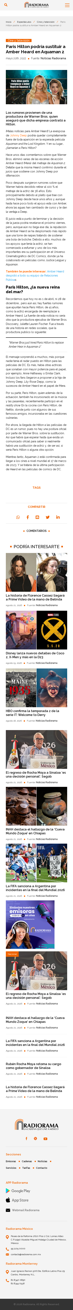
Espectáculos (24, 22)
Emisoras (11, 1161)
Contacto (41, 1168)
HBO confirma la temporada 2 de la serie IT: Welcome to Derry (32, 713)
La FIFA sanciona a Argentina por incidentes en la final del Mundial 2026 (35, 888)
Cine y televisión (46, 22)
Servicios (11, 1168)
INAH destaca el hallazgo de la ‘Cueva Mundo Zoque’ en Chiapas (35, 831)
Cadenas (27, 1161)
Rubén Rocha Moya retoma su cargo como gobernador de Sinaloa (33, 1066)
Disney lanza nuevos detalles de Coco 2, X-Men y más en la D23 (35, 655)
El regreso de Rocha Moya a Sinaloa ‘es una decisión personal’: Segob (36, 774)
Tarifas (26, 1168)
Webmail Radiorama (26, 1210)
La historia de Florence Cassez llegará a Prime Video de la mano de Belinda (35, 597)
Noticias (42, 1161)
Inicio (8, 22)
